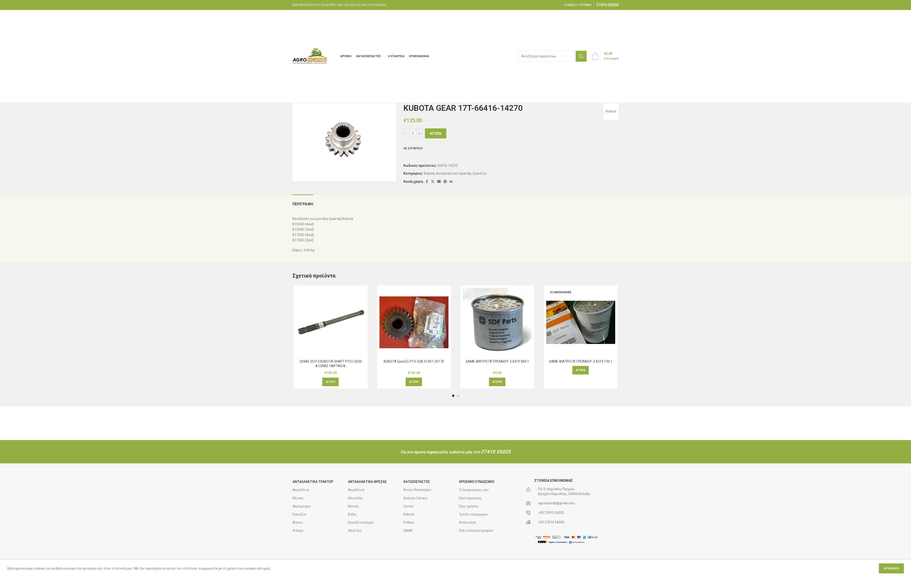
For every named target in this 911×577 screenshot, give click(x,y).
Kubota (611, 111)
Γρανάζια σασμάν (361, 522)
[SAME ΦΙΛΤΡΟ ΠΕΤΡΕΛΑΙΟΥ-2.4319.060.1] (497, 322)
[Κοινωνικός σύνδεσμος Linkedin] (451, 181)
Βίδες (352, 514)
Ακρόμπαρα (301, 506)
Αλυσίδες (355, 498)
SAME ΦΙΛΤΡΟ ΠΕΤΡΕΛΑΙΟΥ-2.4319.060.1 (497, 361)
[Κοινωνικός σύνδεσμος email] (439, 181)
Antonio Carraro (415, 498)
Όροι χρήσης (469, 506)
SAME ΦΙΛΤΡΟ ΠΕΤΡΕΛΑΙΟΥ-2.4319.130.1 (580, 361)
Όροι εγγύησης (470, 498)
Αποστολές (468, 522)
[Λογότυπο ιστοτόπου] (310, 56)
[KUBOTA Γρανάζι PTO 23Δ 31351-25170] (413, 322)
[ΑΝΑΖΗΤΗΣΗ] (581, 56)
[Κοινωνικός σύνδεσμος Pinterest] (445, 181)
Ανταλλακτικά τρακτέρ (453, 173)
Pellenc (408, 522)
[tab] (302, 201)
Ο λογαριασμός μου (474, 490)
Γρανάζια (479, 173)
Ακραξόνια (300, 490)
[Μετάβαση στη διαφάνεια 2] (458, 396)
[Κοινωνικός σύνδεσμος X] (433, 181)
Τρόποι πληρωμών (473, 514)
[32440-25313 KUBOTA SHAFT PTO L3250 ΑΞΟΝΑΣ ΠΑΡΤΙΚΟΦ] (330, 322)
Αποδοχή (891, 568)
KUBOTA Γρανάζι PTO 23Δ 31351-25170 (414, 361)
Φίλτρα (297, 530)
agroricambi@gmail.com (556, 503)
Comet (408, 506)
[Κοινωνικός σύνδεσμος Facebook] (427, 181)
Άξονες (298, 498)
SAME (408, 530)
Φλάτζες (355, 530)
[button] (330, 382)
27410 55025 (496, 452)
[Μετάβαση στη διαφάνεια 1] (453, 396)
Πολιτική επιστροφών (476, 530)
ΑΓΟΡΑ (436, 133)
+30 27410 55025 (551, 513)
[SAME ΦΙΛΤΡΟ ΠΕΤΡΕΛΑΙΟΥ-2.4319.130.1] (580, 322)
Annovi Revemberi (417, 490)
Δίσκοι (297, 522)
